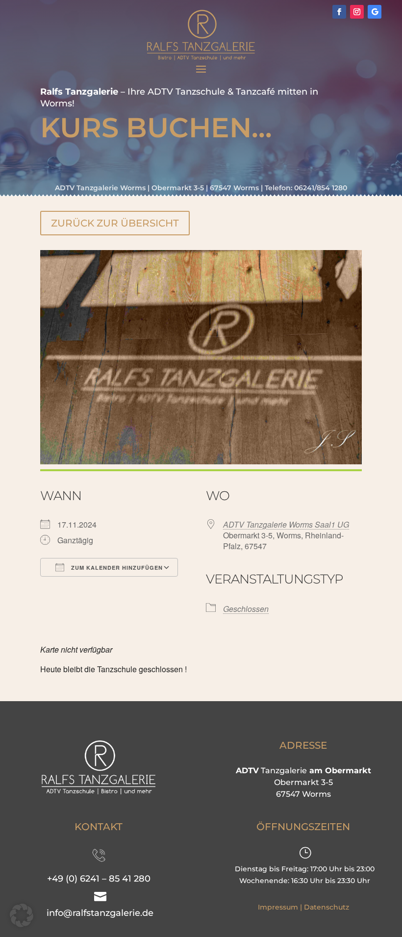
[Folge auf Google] (374, 12)
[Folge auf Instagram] (357, 12)
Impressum (278, 907)
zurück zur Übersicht (115, 223)
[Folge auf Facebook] (339, 12)
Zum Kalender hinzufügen (116, 567)
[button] (21, 915)
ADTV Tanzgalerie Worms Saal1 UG (286, 524)
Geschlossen (246, 608)
